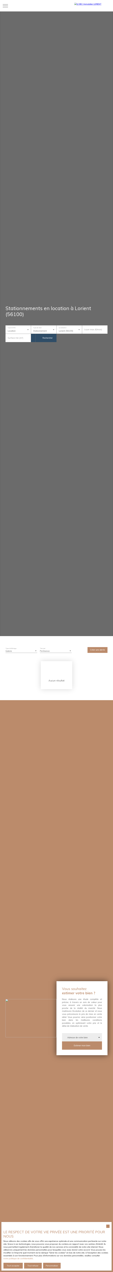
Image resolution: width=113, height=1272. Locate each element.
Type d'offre (11, 328)
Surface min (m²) (15, 338)
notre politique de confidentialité (18, 1258)
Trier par (42, 648)
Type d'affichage (11, 648)
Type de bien (37, 328)
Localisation (62, 328)
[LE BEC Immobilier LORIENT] (92, 5)
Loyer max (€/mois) (93, 329)
